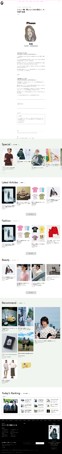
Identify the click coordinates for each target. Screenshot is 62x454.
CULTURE (24, 420)
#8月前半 (33, 138)
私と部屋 (3, 433)
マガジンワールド (13, 452)
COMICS (41, 420)
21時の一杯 (12, 433)
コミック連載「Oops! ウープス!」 (14, 429)
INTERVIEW (29, 420)
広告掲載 (17, 452)
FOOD (37, 420)
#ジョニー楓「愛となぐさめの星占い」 (23, 138)
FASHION (3, 420)
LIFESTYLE (33, 420)
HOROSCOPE (50, 420)
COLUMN (45, 420)
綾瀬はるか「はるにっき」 (5, 436)
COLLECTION (11, 420)
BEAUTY (20, 420)
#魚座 (17, 138)
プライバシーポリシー (10, 444)
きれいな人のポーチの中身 (5, 432)
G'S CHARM (16, 420)
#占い (30, 138)
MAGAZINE (58, 420)
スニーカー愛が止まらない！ (5, 429)
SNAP (6, 420)
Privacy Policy (20, 452)
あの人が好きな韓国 (13, 436)
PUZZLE (54, 420)
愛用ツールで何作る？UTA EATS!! (14, 432)
